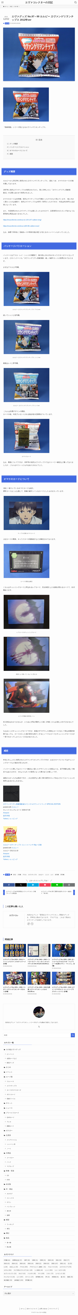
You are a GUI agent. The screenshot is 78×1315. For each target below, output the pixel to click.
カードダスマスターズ (14, 1090)
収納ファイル (11, 1098)
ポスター (9, 1130)
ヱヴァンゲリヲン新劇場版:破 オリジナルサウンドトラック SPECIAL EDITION (32, 804)
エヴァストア (65, 1267)
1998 (35, 1260)
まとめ (8, 1067)
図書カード (10, 1126)
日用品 (8, 1153)
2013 (7, 1263)
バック (9, 1162)
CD (8, 1175)
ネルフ (22, 1273)
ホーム (23, 1308)
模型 (7, 1220)
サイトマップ (53, 1308)
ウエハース (10, 1081)
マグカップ (10, 1166)
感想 (11, 154)
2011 (58, 1260)
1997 (27, 1260)
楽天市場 (6, 816)
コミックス (10, 1198)
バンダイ (32, 1273)
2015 (22, 1263)
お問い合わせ (43, 1308)
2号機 (19, 874)
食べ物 (7, 23)
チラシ (9, 1202)
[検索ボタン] (75, 2)
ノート (9, 1148)
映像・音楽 (10, 1171)
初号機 (57, 874)
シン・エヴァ (60, 1270)
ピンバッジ (10, 1054)
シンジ (47, 874)
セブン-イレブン (10, 1273)
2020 (54, 1263)
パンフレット (11, 1206)
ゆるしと (14, 1267)
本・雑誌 (9, 1189)
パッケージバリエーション (19, 147)
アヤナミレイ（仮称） (38, 1267)
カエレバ (15, 807)
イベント (9, 1072)
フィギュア (10, 1224)
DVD (8, 1180)
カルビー (41, 874)
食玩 (8, 1228)
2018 (38, 1263)
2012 (14, 874)
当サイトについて (32, 1308)
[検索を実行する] (73, 1035)
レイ (52, 874)
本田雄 (55, 1277)
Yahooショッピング (10, 818)
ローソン (29, 1277)
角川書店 (8, 1280)
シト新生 (39, 1270)
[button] (9, 885)
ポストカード (11, 1094)
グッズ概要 (14, 144)
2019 (46, 1263)
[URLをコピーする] (69, 885)
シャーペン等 (11, 1144)
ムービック (60, 1273)
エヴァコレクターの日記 (39, 2)
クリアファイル (12, 1140)
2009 (43, 1260)
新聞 (8, 1215)
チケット (9, 1103)
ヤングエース (9, 1277)
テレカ (9, 1122)
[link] (28, 923)
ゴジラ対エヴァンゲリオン (23, 1270)
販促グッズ (10, 1062)
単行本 (9, 1211)
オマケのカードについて (19, 150)
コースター (10, 1157)
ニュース (9, 1108)
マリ (41, 1273)
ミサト (50, 1273)
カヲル (7, 1270)
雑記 (7, 1233)
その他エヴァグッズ (13, 1049)
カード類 (9, 1077)
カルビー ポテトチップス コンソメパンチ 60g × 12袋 (22, 845)
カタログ (9, 1193)
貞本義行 (18, 1280)
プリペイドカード (12, 1113)
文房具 (8, 1135)
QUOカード (10, 1117)
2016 (30, 1263)
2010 (51, 1260)
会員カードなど (12, 1058)
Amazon (6, 813)
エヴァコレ (13, 915)
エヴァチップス (32, 874)
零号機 (62, 874)
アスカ (24, 874)
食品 (7, 1238)
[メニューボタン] (2, 2)
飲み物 (9, 1247)
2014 (14, 1263)
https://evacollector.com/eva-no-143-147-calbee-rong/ (22, 220)
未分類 (8, 1184)
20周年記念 (17, 1260)
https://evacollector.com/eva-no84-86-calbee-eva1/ (21, 226)
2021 (63, 1263)
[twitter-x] (32, 923)
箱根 (70, 1277)
